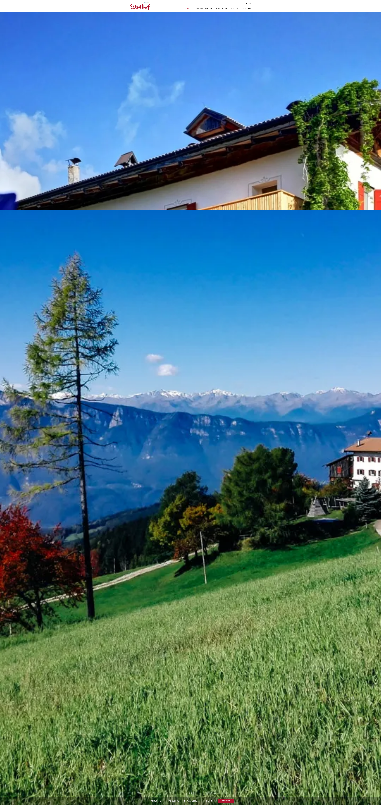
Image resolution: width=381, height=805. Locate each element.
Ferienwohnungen (203, 8)
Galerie (234, 8)
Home (186, 8)
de (246, 3)
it (250, 3)
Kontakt (247, 8)
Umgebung (221, 8)
